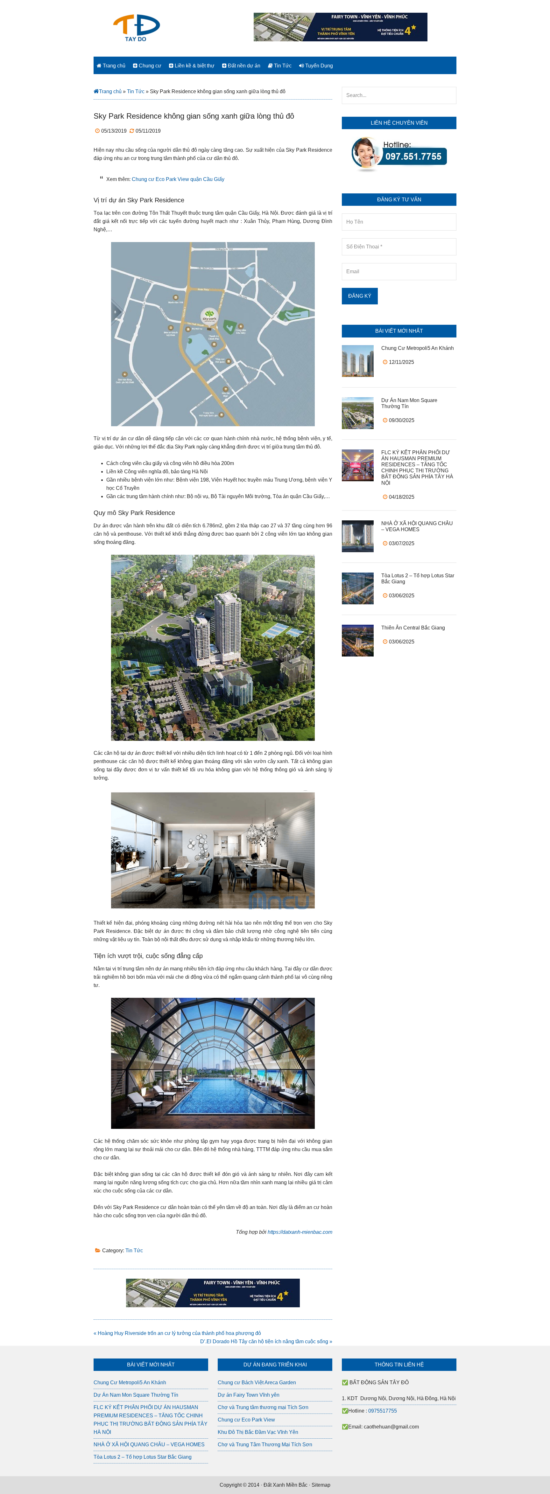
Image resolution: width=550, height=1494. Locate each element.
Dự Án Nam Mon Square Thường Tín (136, 1395)
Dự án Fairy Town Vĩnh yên (248, 1395)
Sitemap (321, 1485)
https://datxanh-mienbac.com (300, 1232)
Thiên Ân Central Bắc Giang (413, 627)
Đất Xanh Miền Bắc (285, 1485)
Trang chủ (110, 91)
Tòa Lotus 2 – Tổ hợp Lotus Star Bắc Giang (143, 1457)
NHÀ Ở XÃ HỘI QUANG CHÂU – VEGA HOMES (149, 1444)
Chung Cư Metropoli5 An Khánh (417, 348)
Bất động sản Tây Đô (137, 27)
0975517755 (382, 1411)
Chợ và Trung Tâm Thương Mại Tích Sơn (265, 1444)
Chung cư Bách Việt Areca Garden (257, 1382)
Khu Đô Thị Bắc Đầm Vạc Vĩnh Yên (258, 1432)
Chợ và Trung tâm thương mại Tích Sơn (263, 1407)
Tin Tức (136, 91)
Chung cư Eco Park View (246, 1419)
